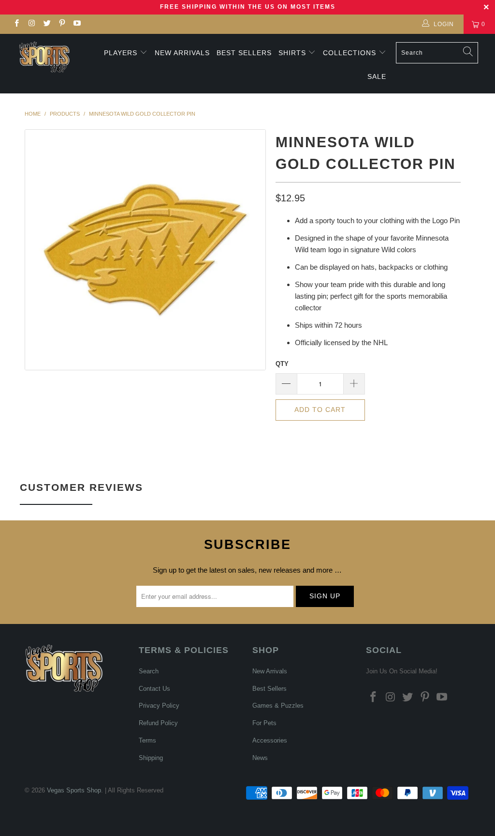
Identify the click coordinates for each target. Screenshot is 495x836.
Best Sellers (244, 53)
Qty (282, 363)
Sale (376, 76)
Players (120, 53)
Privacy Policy (159, 705)
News (260, 757)
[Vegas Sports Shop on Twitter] (47, 24)
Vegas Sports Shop (74, 790)
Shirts (292, 53)
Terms (147, 740)
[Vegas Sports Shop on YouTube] (77, 24)
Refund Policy (158, 723)
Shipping (151, 757)
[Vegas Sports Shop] (44, 57)
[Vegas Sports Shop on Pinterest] (62, 24)
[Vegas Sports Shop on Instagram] (31, 24)
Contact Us (154, 688)
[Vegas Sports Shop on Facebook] (16, 24)
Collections (351, 53)
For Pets (264, 723)
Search (149, 671)
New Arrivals (182, 53)
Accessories (269, 740)
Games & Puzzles (278, 705)
